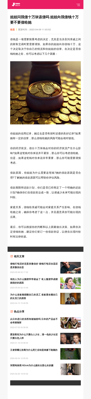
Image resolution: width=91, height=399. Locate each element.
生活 (12, 29)
